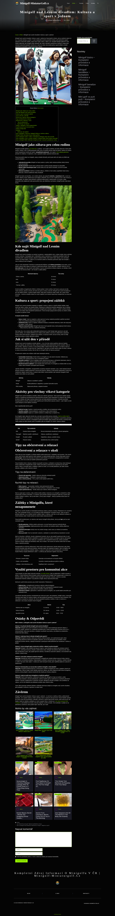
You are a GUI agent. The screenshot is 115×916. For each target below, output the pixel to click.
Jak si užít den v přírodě (22, 115)
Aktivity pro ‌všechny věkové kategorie (26, 117)
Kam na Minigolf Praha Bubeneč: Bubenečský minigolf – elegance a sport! (33, 825)
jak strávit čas (33, 148)
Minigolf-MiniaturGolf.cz (34, 3)
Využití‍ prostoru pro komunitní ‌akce (25, 127)
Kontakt (93, 3)
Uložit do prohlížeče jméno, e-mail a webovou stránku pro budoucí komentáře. (38, 856)
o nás (57, 893)
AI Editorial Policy (57, 914)
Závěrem (18, 130)
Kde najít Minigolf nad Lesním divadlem (26, 112)
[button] (98, 3)
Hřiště (73, 3)
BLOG (28, 893)
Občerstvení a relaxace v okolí (23, 120)
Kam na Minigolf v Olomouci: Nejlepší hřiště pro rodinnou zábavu (32, 133)
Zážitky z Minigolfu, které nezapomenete (26, 125)
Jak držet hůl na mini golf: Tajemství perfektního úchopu (29, 823)
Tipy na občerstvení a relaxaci (23, 119)
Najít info (94, 41)
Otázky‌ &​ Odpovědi (21, 128)
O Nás (87, 3)
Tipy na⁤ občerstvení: (23, 122)
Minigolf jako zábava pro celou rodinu (25, 110)
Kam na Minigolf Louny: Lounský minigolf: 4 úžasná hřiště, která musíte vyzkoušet (37, 138)
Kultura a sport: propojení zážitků (24, 114)
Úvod (68, 3)
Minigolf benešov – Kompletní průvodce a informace (87, 88)
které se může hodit (63, 416)
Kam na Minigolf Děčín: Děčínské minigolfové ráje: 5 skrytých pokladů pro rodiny (36, 140)
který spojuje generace (62, 152)
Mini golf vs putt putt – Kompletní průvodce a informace (86, 100)
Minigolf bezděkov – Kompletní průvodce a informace (84, 74)
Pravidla (81, 3)
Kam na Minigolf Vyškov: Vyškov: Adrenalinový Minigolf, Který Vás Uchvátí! (35, 136)
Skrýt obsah (40, 108)
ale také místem (45, 573)
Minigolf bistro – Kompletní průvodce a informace (86, 61)
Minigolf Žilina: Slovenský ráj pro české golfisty (28, 135)
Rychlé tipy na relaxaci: (23, 123)
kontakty (86, 893)
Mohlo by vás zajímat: (23, 132)
